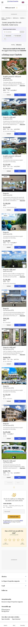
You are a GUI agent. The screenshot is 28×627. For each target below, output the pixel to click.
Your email (7, 511)
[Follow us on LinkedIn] (2, 594)
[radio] (6, 541)
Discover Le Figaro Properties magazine (12, 602)
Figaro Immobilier (6, 619)
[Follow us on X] (12, 594)
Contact (9, 95)
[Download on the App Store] (7, 610)
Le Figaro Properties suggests (11, 581)
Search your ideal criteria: (9, 29)
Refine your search (11, 8)
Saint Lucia (15, 18)
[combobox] (19, 44)
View (19, 95)
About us (4, 576)
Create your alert (14, 517)
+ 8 (4, 39)
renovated (8, 36)
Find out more (6, 523)
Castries (22, 18)
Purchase (8, 18)
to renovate (18, 36)
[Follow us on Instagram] (5, 594)
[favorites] (25, 2)
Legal (3, 586)
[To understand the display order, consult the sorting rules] (26, 45)
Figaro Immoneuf (16, 619)
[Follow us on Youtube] (15, 594)
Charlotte (4, 19)
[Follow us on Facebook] (8, 594)
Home (3, 18)
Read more (22, 85)
